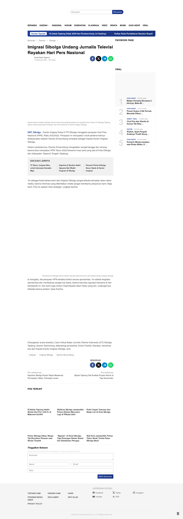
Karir (70, 493)
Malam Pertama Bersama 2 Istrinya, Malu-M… (139, 101)
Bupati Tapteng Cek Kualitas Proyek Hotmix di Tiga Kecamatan (93, 375)
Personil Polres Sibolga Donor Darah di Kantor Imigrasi (96, 168)
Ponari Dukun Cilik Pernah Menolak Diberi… (139, 112)
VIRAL (135, 119)
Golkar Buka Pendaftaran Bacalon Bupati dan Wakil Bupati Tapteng (136, 33)
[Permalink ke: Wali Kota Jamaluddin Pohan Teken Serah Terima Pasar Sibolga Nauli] (100, 426)
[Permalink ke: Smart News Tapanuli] (30, 58)
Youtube (99, 496)
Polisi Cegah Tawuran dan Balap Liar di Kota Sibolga (98, 410)
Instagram (140, 492)
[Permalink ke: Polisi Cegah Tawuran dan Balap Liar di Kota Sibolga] (100, 400)
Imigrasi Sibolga (46, 354)
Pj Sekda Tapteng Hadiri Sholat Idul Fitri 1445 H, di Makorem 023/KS (39, 412)
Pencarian (117, 12)
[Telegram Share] (104, 58)
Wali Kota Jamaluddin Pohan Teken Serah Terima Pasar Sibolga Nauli (100, 438)
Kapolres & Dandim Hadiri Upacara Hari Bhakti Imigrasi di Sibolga (70, 168)
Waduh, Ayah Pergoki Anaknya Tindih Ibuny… (138, 132)
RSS (117, 496)
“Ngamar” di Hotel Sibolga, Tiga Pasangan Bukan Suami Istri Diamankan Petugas (70, 438)
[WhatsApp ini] (110, 58)
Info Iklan (73, 497)
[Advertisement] (70, 209)
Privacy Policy (35, 503)
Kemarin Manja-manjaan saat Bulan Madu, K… (138, 143)
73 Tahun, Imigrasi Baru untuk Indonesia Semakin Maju (40, 168)
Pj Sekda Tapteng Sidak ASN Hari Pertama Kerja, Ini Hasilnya (68, 33)
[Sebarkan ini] (92, 58)
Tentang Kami (34, 493)
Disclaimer (53, 497)
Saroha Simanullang (65, 354)
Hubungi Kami (54, 493)
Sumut (129, 119)
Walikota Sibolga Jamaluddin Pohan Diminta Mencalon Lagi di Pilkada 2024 (70, 412)
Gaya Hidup (131, 98)
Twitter (118, 492)
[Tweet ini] (98, 58)
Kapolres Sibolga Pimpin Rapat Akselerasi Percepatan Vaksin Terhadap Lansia (45, 375)
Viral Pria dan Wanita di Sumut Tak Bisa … (138, 122)
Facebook (99, 492)
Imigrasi (32, 354)
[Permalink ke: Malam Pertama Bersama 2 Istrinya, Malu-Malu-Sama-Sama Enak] (135, 83)
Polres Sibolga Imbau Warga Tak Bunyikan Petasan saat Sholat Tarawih (40, 438)
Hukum (129, 129)
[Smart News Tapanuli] (48, 11)
